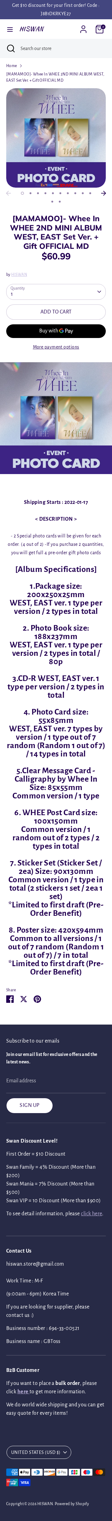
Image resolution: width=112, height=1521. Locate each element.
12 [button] (60, 202)
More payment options (56, 347)
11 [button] (52, 202)
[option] (56, 138)
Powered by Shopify (72, 1504)
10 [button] (90, 193)
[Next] (103, 193)
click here (91, 1214)
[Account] (83, 27)
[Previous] (8, 193)
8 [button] (75, 193)
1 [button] (22, 193)
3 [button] (38, 193)
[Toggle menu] (10, 29)
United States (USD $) (35, 1452)
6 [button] (60, 193)
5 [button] (53, 193)
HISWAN (31, 29)
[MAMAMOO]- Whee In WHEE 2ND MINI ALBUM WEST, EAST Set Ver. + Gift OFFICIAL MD (55, 77)
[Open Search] (10, 48)
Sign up (29, 1105)
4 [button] (45, 193)
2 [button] (30, 193)
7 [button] (68, 193)
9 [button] (83, 193)
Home (11, 66)
